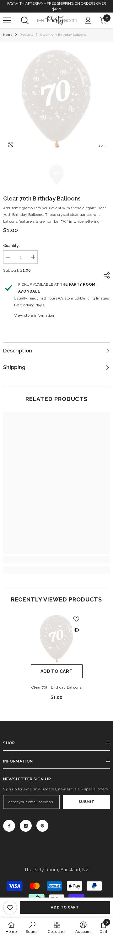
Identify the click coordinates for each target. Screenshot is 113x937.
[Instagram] (26, 826)
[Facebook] (9, 826)
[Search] (25, 20)
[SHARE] (105, 275)
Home (8, 34)
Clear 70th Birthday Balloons (56, 687)
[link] (10, 907)
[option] (56, 98)
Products (26, 34)
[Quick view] (76, 630)
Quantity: (11, 245)
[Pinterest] (42, 826)
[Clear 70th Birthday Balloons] (57, 638)
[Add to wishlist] (76, 619)
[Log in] (88, 20)
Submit (86, 801)
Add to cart (65, 907)
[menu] (7, 20)
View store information (34, 315)
